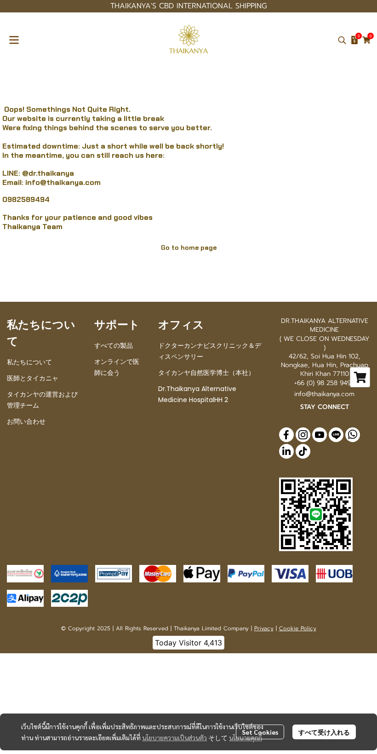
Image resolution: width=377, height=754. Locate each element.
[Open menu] (14, 40)
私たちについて (29, 362)
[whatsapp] (352, 434)
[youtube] (319, 434)
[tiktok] (303, 451)
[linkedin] (286, 451)
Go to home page (189, 247)
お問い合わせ (26, 421)
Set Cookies (260, 732)
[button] (342, 40)
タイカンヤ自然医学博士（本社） (206, 372)
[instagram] (303, 434)
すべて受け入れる (324, 732)
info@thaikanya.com (63, 182)
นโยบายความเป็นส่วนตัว (174, 737)
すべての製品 (113, 345)
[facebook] (286, 434)
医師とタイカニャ (32, 378)
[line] (336, 434)
